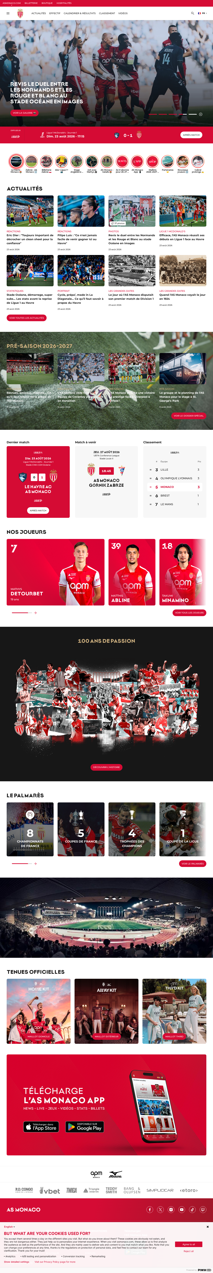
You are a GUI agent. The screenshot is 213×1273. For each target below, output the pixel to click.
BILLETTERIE (31, 3)
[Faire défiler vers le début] (9, 613)
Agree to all (189, 1244)
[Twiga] (72, 1190)
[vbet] (49, 1190)
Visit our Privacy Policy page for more (55, 1262)
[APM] (96, 1174)
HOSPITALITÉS (64, 3)
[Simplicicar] (160, 1190)
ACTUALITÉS (38, 13)
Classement (107, 13)
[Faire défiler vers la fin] (35, 613)
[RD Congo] (24, 1190)
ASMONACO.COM (12, 3)
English (8, 1226)
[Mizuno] (115, 1174)
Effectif (54, 13)
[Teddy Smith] (111, 1190)
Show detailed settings (16, 1262)
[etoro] (189, 1190)
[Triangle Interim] (91, 1190)
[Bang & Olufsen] (132, 1190)
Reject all (189, 1251)
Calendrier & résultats (80, 13)
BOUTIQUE (47, 3)
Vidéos (123, 13)
